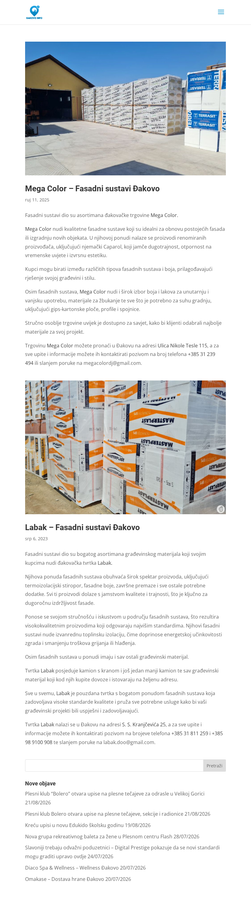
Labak (47, 670)
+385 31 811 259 (189, 733)
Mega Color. (164, 215)
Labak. (105, 563)
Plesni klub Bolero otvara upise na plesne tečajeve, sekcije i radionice (104, 814)
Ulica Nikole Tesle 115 (182, 345)
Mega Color (38, 229)
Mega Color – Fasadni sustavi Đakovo (92, 188)
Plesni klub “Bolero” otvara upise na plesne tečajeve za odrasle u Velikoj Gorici (114, 793)
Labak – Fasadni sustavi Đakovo (82, 527)
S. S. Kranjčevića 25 (144, 724)
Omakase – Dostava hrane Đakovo (64, 879)
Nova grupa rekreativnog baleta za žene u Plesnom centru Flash (98, 836)
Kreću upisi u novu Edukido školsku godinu (74, 825)
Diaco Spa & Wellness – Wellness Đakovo (72, 867)
